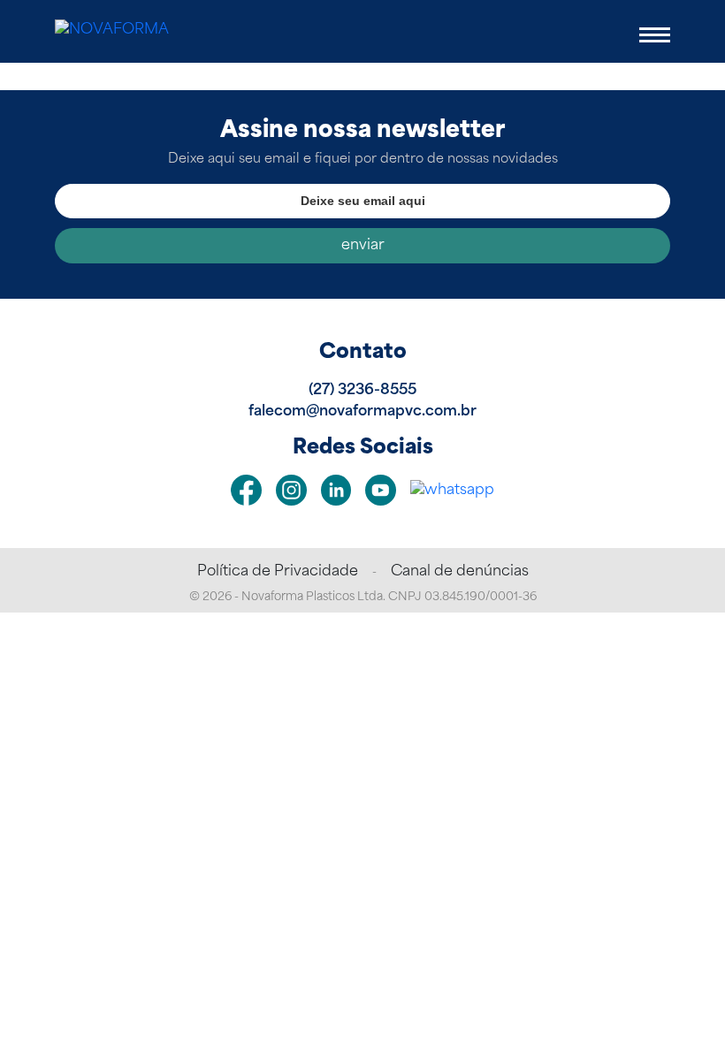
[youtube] (380, 490)
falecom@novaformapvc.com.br (362, 412)
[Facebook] (246, 490)
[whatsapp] (452, 490)
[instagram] (291, 490)
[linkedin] (336, 490)
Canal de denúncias (460, 572)
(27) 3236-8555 (362, 391)
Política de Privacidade (277, 572)
